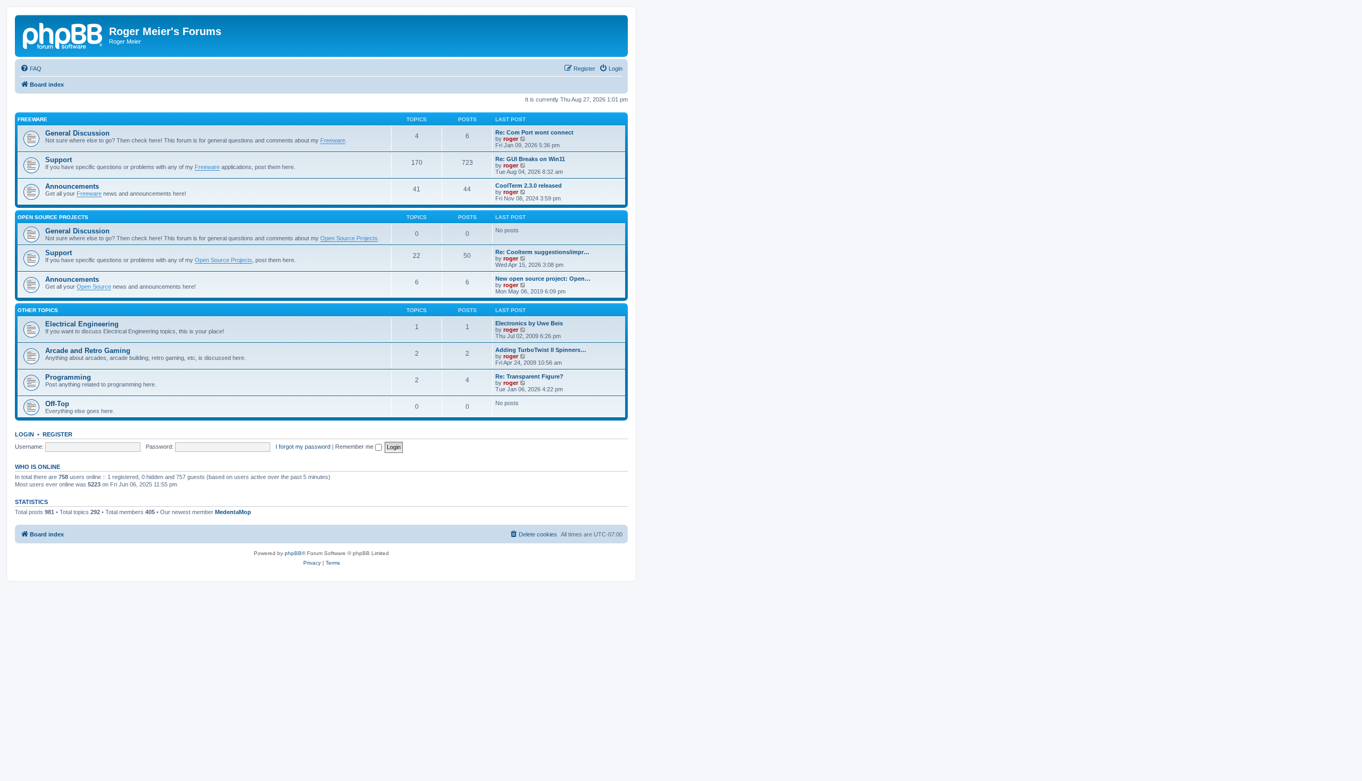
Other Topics (38, 310)
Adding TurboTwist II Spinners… (540, 350)
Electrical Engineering (82, 324)
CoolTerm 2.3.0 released (528, 185)
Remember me (355, 446)
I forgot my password (303, 446)
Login (24, 434)
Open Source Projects (53, 217)
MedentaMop (233, 512)
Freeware (32, 119)
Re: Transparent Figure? (529, 376)
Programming (68, 377)
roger (510, 139)
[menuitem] (30, 68)
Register (57, 434)
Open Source (94, 286)
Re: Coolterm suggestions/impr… (542, 252)
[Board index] (63, 35)
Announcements (72, 186)
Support (58, 160)
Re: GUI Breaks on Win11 (530, 159)
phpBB (293, 553)
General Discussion (77, 133)
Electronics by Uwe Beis (529, 323)
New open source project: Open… (543, 278)
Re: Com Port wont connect (534, 132)
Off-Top (57, 404)
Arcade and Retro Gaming (87, 351)
